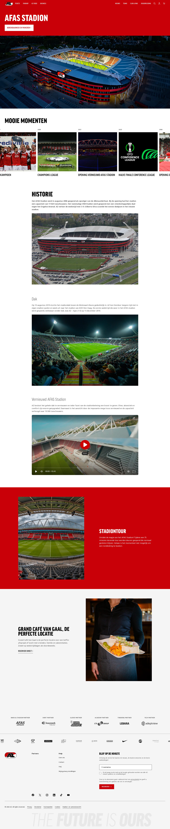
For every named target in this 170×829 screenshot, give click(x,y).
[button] (17, 3)
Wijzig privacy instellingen (67, 771)
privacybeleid (135, 779)
